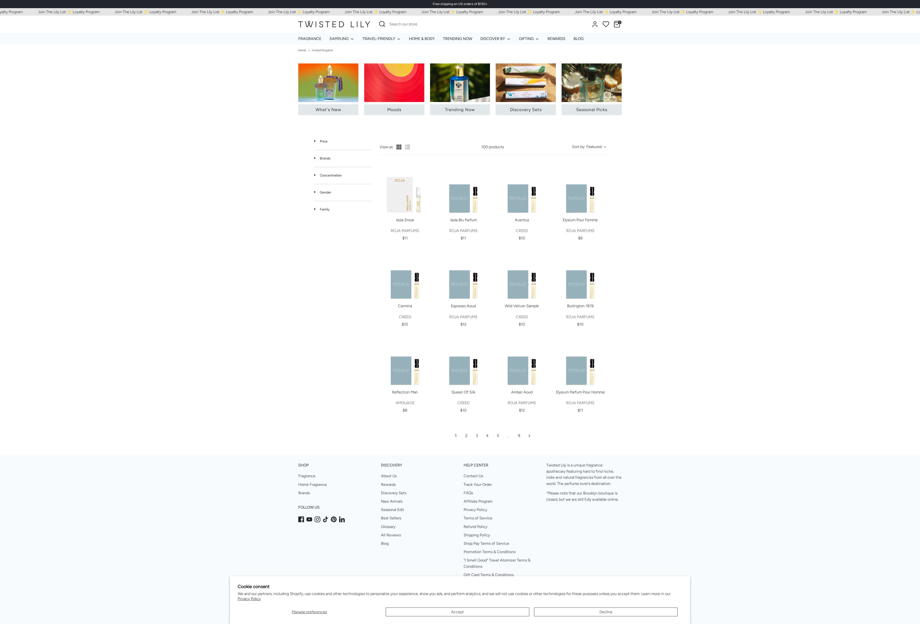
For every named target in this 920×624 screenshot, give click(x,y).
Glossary (388, 526)
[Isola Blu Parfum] (463, 188)
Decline (605, 612)
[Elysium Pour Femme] (580, 188)
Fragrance (306, 476)
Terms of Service (478, 518)
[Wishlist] (606, 24)
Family (324, 209)
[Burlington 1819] (580, 274)
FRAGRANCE (309, 38)
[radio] (399, 147)
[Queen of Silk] (463, 360)
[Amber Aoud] (521, 360)
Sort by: (587, 146)
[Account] (595, 24)
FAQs (468, 493)
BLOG (579, 38)
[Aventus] (521, 188)
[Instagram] (317, 519)
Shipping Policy (477, 535)
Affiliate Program (478, 501)
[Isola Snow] (405, 188)
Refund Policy (475, 526)
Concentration (330, 175)
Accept (457, 612)
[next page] (529, 436)
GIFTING (527, 38)
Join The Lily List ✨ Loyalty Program (52, 12)
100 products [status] (492, 147)
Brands (324, 158)
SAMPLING (339, 38)
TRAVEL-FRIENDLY (379, 38)
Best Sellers (391, 518)
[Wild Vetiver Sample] (521, 274)
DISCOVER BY (493, 38)
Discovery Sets (393, 493)
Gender (325, 192)
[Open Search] (382, 24)
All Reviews (391, 535)
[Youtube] (309, 519)
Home (302, 50)
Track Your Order (478, 484)
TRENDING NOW (457, 38)
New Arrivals (391, 501)
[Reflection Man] (405, 360)
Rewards (388, 484)
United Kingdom (322, 50)
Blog (385, 543)
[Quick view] (425, 209)
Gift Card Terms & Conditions (489, 575)
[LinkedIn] (342, 519)
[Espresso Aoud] (463, 274)
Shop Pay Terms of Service (486, 543)
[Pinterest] (334, 519)
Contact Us (473, 476)
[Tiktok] (325, 519)
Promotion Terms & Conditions (490, 552)
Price (323, 141)
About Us (389, 476)
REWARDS (556, 38)
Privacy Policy (249, 598)
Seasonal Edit (392, 509)
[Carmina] (405, 274)
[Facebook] (301, 519)
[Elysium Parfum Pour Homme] (580, 360)
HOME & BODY (422, 38)
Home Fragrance (312, 484)
